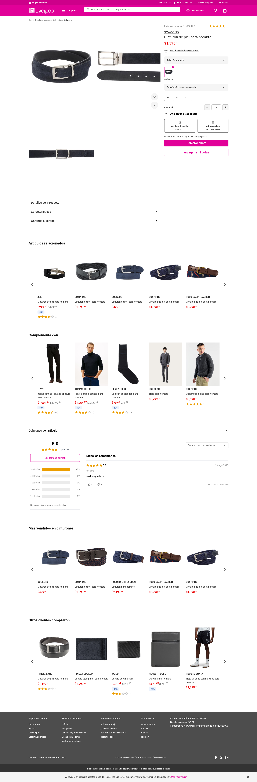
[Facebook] (216, 757)
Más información (179, 777)
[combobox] (207, 445)
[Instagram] (226, 757)
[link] (54, 284)
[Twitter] (221, 757)
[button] (217, 26)
